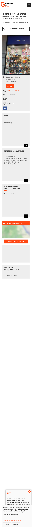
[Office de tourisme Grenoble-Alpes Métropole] (7, 4)
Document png (12, 275)
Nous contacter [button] (10, 95)
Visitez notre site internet (13, 99)
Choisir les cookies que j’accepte (12, 520)
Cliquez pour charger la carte (13, 223)
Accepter (15, 524)
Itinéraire (10, 86)
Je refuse (7, 524)
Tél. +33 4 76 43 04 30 (12, 91)
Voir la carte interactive (16, 241)
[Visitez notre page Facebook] (5, 108)
